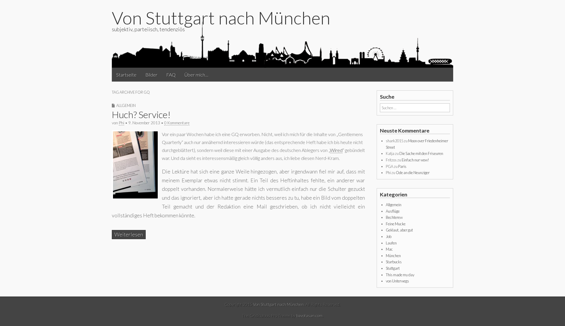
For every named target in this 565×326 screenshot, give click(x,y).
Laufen (391, 243)
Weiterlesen (128, 234)
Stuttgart (393, 268)
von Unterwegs (397, 281)
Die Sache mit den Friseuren (421, 153)
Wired (336, 150)
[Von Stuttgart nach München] (282, 44)
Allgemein (126, 105)
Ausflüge (393, 211)
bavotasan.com (309, 315)
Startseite (126, 74)
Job (388, 236)
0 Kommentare (177, 122)
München (393, 255)
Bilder (151, 74)
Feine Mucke (396, 223)
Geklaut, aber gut (399, 230)
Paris (402, 166)
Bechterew (394, 217)
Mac (389, 249)
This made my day (400, 274)
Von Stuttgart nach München (221, 17)
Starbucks (394, 261)
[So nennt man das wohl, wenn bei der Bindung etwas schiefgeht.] (135, 198)
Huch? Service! (141, 114)
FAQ (171, 74)
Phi (121, 122)
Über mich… (196, 74)
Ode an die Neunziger (413, 172)
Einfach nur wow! (415, 160)
